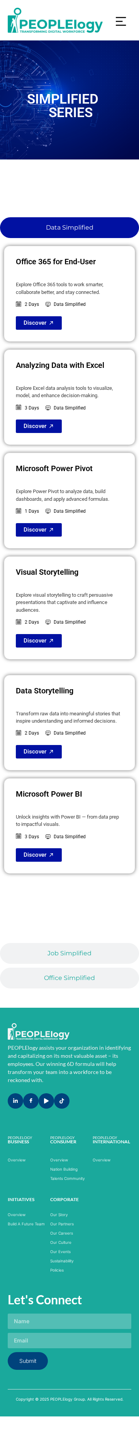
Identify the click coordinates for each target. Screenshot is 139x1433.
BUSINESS (18, 1141)
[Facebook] (31, 1101)
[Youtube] (46, 1101)
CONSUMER (63, 1141)
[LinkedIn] (15, 1101)
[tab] (69, 227)
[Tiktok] (62, 1101)
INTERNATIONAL (111, 1141)
